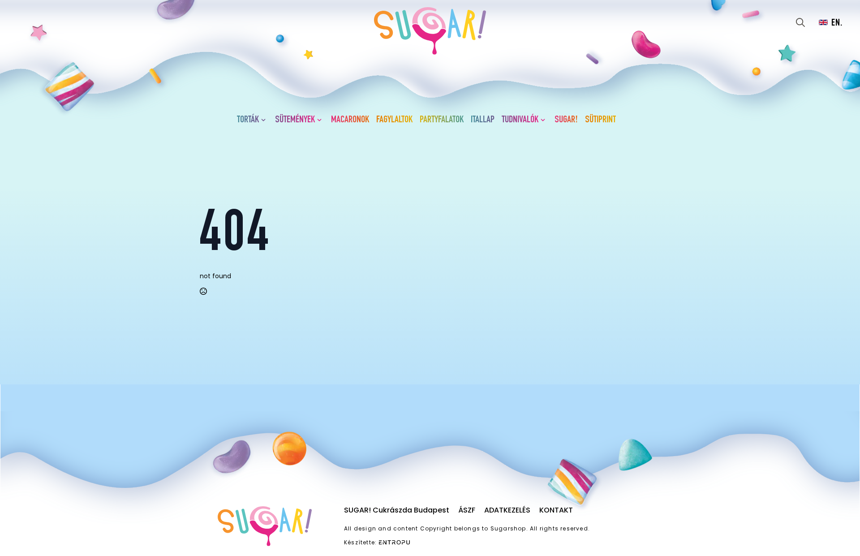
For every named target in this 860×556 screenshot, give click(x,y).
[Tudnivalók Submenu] (544, 120)
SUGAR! (566, 120)
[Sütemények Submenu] (321, 120)
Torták (248, 120)
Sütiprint (600, 120)
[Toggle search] (800, 22)
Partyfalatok (442, 120)
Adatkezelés (507, 510)
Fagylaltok (394, 120)
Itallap (482, 120)
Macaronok (350, 120)
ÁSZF (466, 510)
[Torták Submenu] (265, 120)
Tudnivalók (520, 120)
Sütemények (295, 120)
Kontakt (556, 510)
